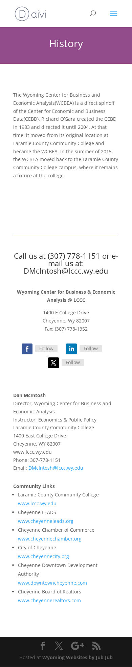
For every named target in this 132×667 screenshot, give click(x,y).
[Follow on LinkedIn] (71, 349)
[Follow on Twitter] (53, 362)
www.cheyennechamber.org (50, 538)
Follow (46, 348)
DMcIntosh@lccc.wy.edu (66, 271)
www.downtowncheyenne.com (52, 583)
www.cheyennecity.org (43, 556)
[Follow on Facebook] (27, 349)
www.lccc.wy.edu (37, 503)
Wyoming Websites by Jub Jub (77, 657)
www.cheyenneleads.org (45, 521)
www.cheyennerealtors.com (49, 600)
